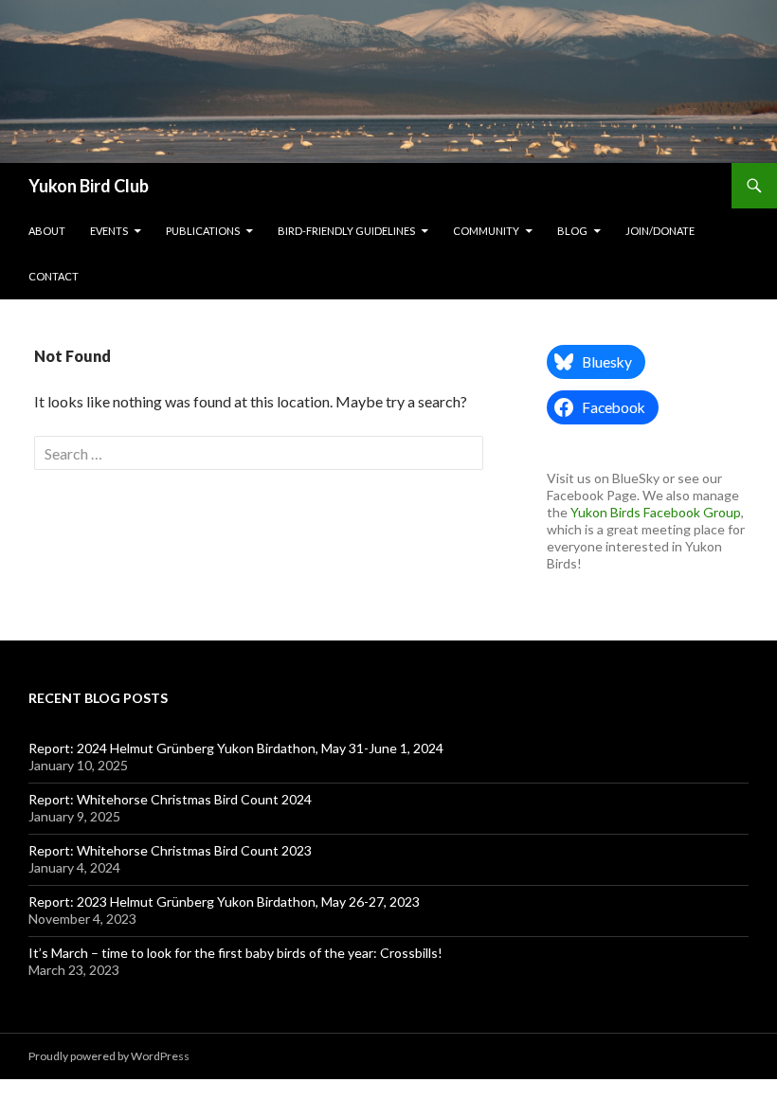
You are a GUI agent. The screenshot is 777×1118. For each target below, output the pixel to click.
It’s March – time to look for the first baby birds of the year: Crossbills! (235, 953)
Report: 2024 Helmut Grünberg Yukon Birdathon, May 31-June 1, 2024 (235, 748)
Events (109, 231)
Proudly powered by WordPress (109, 1056)
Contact (53, 276)
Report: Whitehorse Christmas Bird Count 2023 (170, 850)
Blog (572, 231)
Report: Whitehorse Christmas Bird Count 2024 (170, 799)
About (46, 231)
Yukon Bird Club (88, 185)
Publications (203, 231)
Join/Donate (660, 231)
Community (486, 231)
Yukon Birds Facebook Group (655, 512)
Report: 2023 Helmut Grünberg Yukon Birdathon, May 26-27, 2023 (224, 901)
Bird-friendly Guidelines (346, 231)
